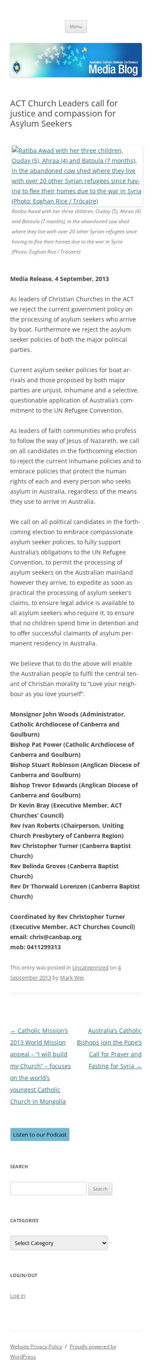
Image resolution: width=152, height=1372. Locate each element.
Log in (17, 1295)
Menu (76, 26)
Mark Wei (72, 977)
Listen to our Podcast (40, 1134)
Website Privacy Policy (36, 1346)
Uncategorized (90, 967)
